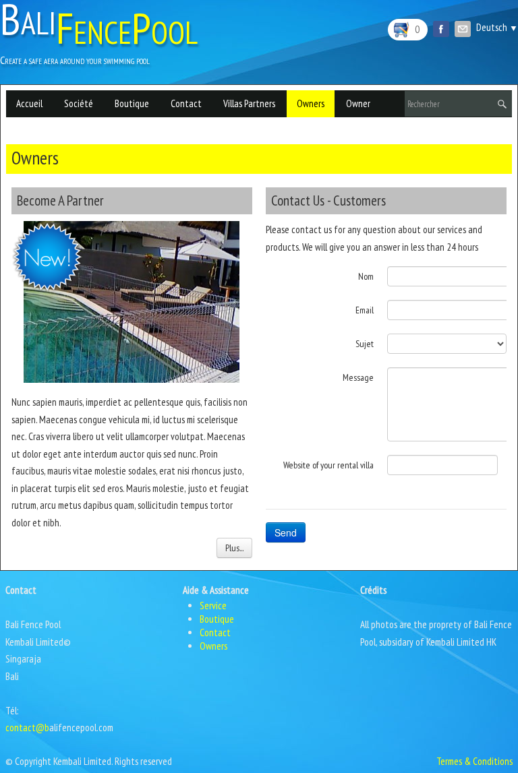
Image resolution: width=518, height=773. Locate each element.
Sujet (364, 344)
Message (358, 377)
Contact (186, 103)
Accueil (29, 103)
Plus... (234, 548)
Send (286, 532)
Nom (366, 276)
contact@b (27, 727)
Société (78, 103)
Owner (358, 103)
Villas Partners (249, 103)
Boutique (132, 103)
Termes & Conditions (474, 761)
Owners (310, 103)
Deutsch (497, 27)
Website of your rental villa (328, 465)
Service (213, 605)
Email (364, 310)
